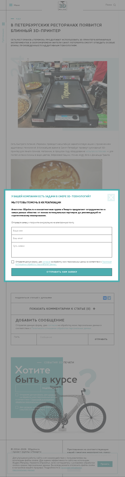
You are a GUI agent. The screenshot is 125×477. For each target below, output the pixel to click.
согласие (46, 261)
